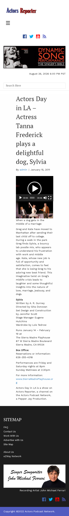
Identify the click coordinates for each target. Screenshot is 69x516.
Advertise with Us (13, 440)
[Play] (20, 198)
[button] (34, 189)
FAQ (6, 427)
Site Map (8, 444)
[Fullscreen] (49, 198)
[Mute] (45, 198)
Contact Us (10, 431)
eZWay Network (12, 456)
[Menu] (8, 23)
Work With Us (11, 435)
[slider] (32, 198)
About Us (9, 452)
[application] (34, 188)
